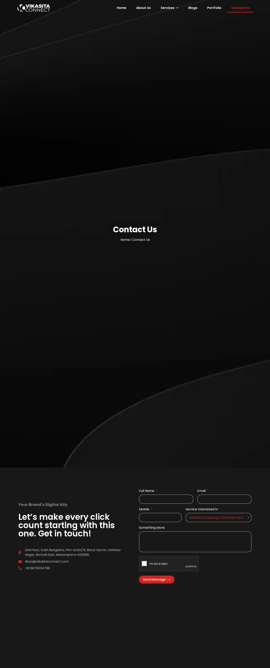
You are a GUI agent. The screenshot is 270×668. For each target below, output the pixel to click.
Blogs (192, 8)
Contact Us (240, 8)
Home (121, 8)
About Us (143, 8)
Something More (152, 528)
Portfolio (214, 8)
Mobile (144, 509)
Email (201, 491)
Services (168, 8)
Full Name (147, 491)
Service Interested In (202, 509)
